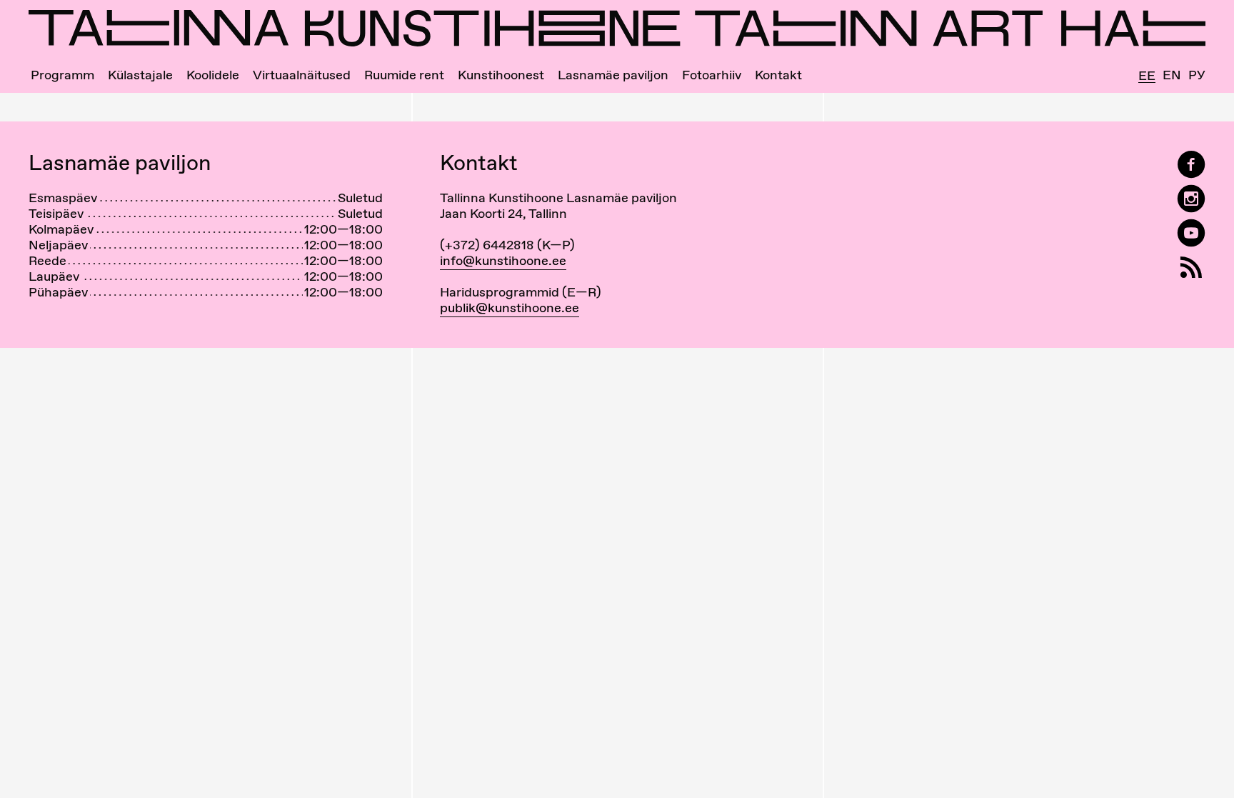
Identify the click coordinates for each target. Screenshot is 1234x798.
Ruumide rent (404, 75)
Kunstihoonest (501, 75)
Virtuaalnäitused (302, 75)
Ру (1196, 75)
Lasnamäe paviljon (613, 75)
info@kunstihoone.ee (503, 260)
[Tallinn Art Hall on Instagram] (1191, 199)
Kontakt (778, 75)
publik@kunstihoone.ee (509, 307)
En (1172, 75)
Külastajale (140, 75)
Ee (1146, 76)
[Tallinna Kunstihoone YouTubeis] (1191, 233)
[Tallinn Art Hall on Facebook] (1191, 164)
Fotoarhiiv (711, 75)
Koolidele (212, 75)
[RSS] (1191, 267)
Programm (62, 75)
